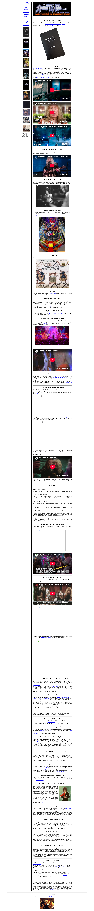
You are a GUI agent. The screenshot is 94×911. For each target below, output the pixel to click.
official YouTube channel (60, 771)
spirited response (36, 685)
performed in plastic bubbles (44, 320)
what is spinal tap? (26, 3)
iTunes (59, 767)
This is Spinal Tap (40, 780)
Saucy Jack (45, 769)
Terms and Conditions (49, 896)
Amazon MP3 (62, 769)
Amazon (35, 74)
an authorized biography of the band (44, 77)
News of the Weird (50, 889)
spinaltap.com (53, 293)
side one (42, 730)
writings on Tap (68, 808)
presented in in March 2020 (62, 377)
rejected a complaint (54, 686)
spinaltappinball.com (40, 215)
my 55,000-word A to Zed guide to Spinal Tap (55, 24)
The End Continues (61, 76)
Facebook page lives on (46, 637)
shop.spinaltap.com (53, 306)
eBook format (52, 25)
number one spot (51, 722)
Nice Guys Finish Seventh (42, 848)
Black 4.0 (65, 875)
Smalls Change (63, 417)
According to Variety (37, 68)
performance (35, 733)
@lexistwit (39, 257)
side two (51, 730)
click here (43, 802)
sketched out (44, 323)
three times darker (60, 866)
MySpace (39, 741)
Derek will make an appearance (56, 313)
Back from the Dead (44, 767)
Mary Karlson (61, 896)
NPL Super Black (37, 864)
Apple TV (41, 74)
